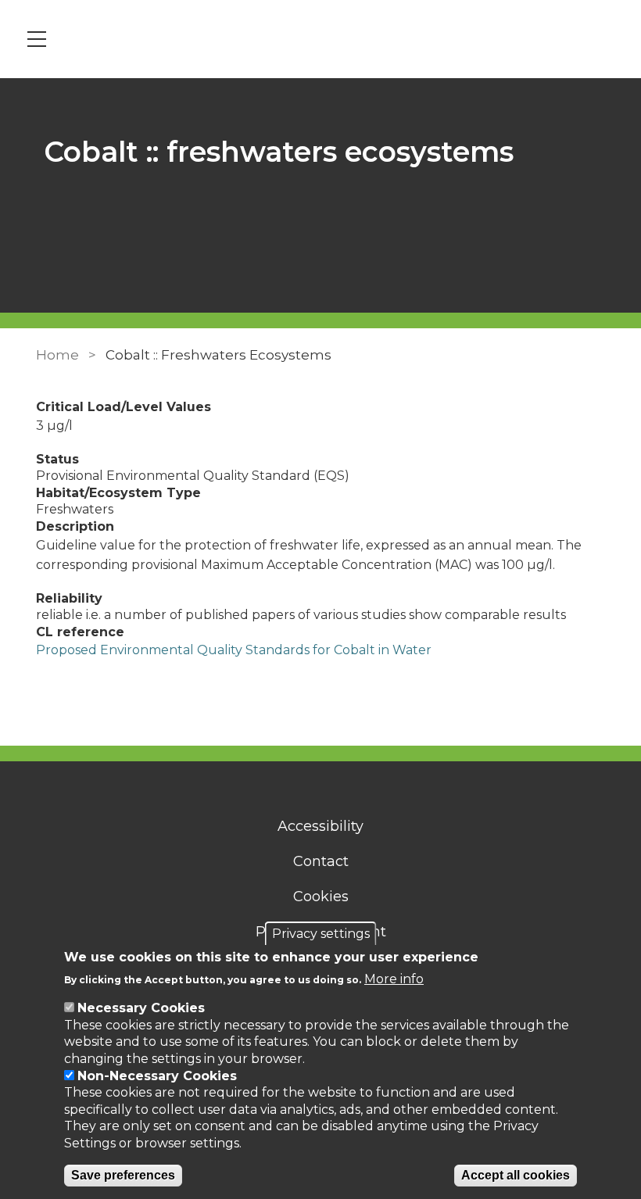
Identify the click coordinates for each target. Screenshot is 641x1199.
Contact (321, 861)
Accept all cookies (515, 1175)
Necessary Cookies (141, 1007)
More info (394, 979)
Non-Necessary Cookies (157, 1075)
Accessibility (320, 826)
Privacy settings (321, 933)
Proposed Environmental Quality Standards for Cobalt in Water (234, 649)
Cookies (321, 896)
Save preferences (123, 1175)
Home (57, 355)
